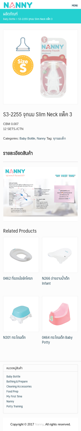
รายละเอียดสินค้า (18, 153)
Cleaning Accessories (19, 386)
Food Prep (12, 391)
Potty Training (14, 406)
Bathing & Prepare (17, 381)
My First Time (14, 396)
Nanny (41, 138)
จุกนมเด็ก (59, 138)
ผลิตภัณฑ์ (10, 13)
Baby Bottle (9, 19)
